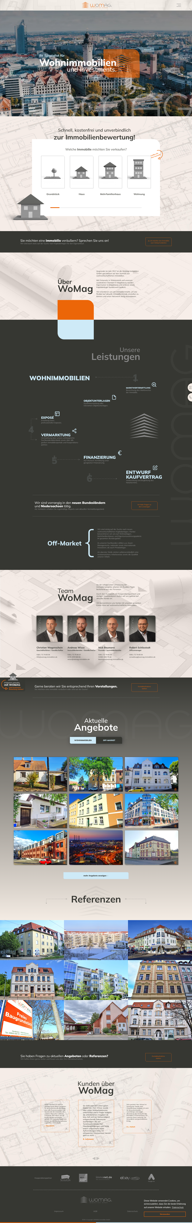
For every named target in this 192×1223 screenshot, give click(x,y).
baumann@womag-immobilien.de (110, 659)
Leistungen (96, 77)
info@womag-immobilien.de (47, 657)
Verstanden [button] (165, 1214)
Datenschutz (132, 1211)
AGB (95, 1211)
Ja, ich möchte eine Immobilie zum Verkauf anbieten (158, 242)
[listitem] (96, 1123)
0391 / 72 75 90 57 (74, 655)
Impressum (58, 1211)
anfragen (40, 778)
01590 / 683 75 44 (104, 657)
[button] (178, 5)
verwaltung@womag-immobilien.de (142, 657)
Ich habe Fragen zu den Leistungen (144, 506)
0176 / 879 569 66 (74, 657)
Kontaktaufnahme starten (144, 687)
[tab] (83, 740)
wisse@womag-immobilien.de (79, 659)
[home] (93, 5)
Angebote (147, 50)
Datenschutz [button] (178, 1207)
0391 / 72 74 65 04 (43, 655)
